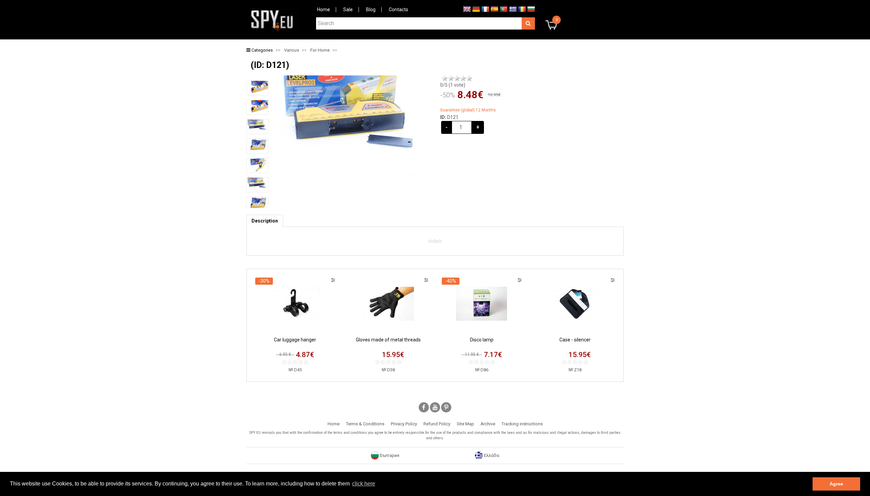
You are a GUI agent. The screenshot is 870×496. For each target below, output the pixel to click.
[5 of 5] (469, 78)
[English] (467, 9)
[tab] (264, 221)
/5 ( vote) (452, 85)
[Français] (485, 9)
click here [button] (363, 483)
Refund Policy (436, 423)
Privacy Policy (404, 423)
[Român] (522, 9)
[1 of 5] (445, 78)
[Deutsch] (476, 9)
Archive (488, 423)
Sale (348, 9)
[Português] (504, 9)
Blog (371, 9)
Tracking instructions (522, 423)
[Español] (494, 9)
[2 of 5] (451, 78)
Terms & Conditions (365, 423)
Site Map (465, 423)
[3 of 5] (457, 78)
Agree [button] (836, 483)
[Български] (531, 9)
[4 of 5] (463, 78)
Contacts (398, 9)
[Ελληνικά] (513, 9)
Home (323, 9)
